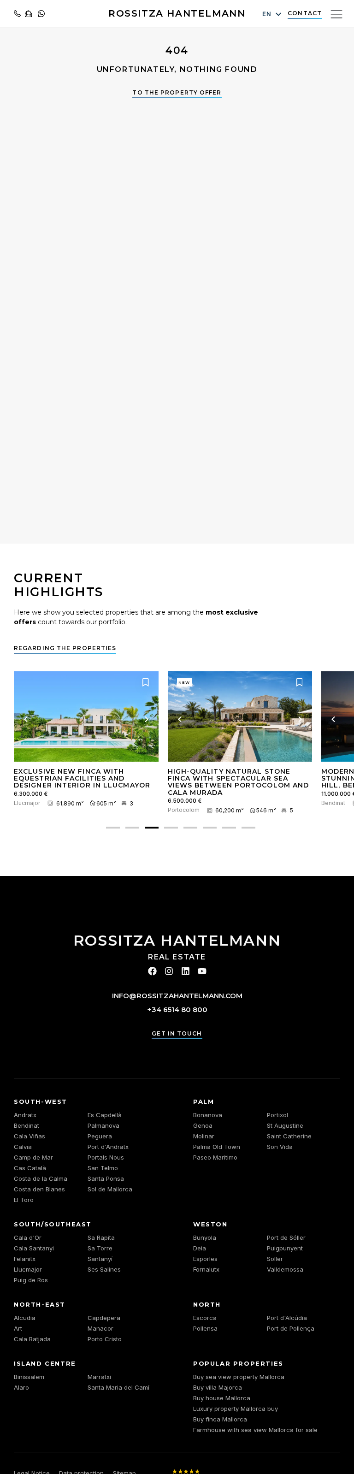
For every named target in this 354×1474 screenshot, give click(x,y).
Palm (203, 1101)
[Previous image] (26, 719)
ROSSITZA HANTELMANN (176, 13)
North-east (39, 1304)
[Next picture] (146, 719)
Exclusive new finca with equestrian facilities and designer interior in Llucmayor (82, 778)
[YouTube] (202, 971)
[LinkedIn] (185, 971)
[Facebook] (152, 971)
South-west (40, 1101)
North (207, 1304)
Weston (210, 1224)
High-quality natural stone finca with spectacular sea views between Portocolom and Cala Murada (238, 782)
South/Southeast (53, 1224)
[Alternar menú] (336, 13)
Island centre (45, 1363)
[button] (113, 828)
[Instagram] (169, 971)
